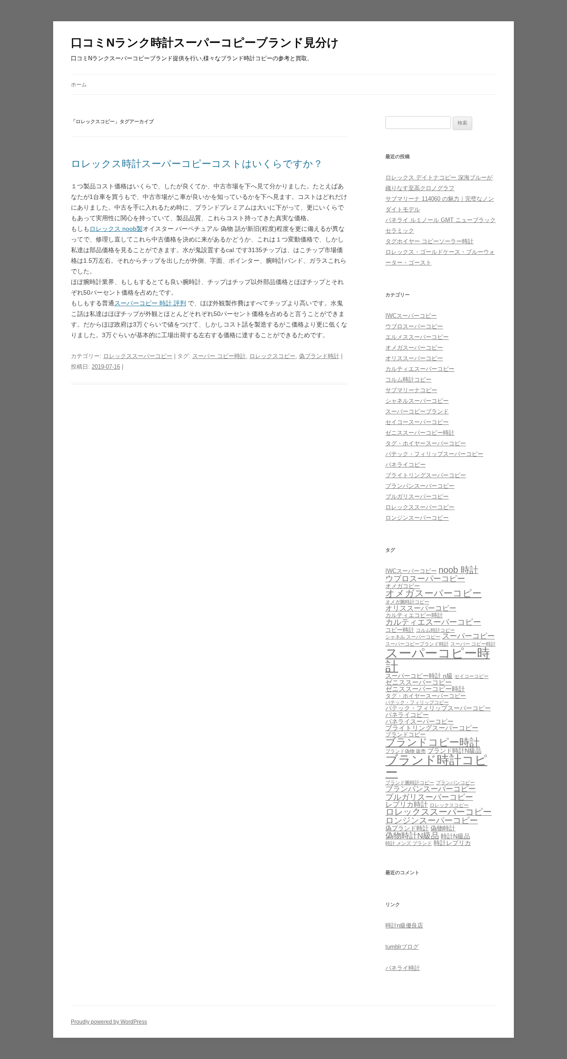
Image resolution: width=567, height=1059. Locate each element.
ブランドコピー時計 (432, 742)
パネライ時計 (402, 968)
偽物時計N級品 (412, 835)
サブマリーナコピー (411, 390)
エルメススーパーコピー (417, 337)
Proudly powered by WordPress (109, 1022)
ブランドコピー (405, 735)
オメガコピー (402, 586)
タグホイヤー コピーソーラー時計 (429, 241)
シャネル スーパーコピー (412, 636)
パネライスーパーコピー (419, 721)
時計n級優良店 (404, 925)
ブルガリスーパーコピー (417, 496)
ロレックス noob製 (116, 228)
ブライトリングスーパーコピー (425, 475)
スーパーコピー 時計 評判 (150, 303)
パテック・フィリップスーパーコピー (434, 454)
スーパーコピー (468, 636)
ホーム (79, 85)
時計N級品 (455, 836)
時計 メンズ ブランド (408, 843)
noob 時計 (458, 570)
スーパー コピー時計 (219, 356)
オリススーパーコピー (414, 358)
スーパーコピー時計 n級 (419, 675)
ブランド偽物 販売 (405, 751)
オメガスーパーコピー (414, 347)
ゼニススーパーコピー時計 (419, 432)
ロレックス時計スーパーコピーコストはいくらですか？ (197, 163)
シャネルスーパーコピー (417, 400)
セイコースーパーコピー (417, 422)
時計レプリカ (452, 842)
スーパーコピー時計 (437, 659)
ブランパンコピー (455, 782)
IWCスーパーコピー (411, 315)
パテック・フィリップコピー (417, 702)
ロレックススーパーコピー (137, 356)
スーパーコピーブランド (417, 411)
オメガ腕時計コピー (407, 601)
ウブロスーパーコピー (414, 326)
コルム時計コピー (408, 379)
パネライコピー (405, 464)
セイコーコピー (471, 676)
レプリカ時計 (406, 804)
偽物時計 (443, 828)
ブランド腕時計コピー (409, 782)
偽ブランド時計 (319, 356)
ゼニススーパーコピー (418, 682)
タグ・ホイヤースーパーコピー (425, 443)
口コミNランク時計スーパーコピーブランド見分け (205, 42)
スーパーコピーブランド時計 (417, 643)
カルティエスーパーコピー (419, 369)
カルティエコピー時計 (414, 615)
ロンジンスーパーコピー (417, 517)
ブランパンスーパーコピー (419, 486)
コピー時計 (399, 630)
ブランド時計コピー (436, 766)
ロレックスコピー (272, 356)
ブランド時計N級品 (454, 750)
